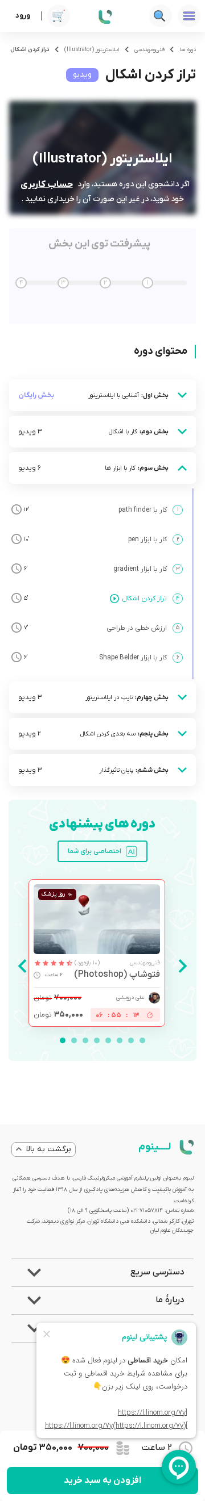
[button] (102, 1272)
